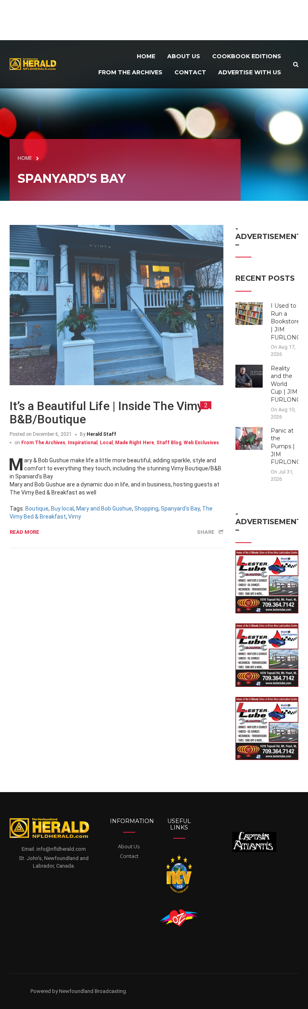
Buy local (62, 508)
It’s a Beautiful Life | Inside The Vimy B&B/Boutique (106, 412)
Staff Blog (168, 442)
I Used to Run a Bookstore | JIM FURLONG (286, 321)
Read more (24, 532)
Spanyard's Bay (180, 508)
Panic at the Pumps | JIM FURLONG (286, 446)
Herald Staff (101, 434)
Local (106, 442)
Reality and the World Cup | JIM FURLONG (286, 384)
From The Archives (43, 442)
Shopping (146, 508)
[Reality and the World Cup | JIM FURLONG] (249, 375)
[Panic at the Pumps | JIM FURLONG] (249, 438)
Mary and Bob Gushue (104, 508)
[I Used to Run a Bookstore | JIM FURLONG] (249, 313)
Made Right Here (134, 442)
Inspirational (82, 442)
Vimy (74, 516)
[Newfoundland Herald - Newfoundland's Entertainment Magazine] (35, 63)
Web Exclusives (201, 442)
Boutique (37, 508)
